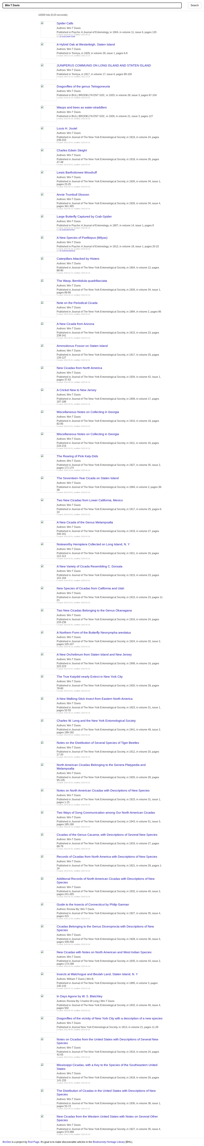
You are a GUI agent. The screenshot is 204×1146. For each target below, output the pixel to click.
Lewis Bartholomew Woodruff (77, 172)
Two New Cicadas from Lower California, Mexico (90, 500)
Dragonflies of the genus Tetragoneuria (83, 86)
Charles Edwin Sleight (72, 150)
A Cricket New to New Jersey (76, 390)
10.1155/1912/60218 (67, 251)
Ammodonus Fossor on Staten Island (82, 345)
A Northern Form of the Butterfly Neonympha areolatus (94, 632)
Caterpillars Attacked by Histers (78, 258)
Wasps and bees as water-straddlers (82, 107)
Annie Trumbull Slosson (73, 194)
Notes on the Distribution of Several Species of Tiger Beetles (98, 742)
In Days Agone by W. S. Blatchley (79, 996)
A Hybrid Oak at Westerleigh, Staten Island (86, 44)
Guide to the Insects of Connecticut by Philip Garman (93, 904)
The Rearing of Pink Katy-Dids (77, 456)
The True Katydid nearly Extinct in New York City (90, 676)
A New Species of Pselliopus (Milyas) (82, 237)
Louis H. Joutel (67, 128)
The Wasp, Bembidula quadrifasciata (82, 280)
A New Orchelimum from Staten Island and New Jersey (94, 654)
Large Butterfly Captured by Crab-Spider (84, 216)
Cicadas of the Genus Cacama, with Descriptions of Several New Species (107, 834)
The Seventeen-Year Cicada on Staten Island (88, 478)
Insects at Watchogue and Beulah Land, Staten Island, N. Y (97, 974)
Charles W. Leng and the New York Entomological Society (96, 720)
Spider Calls (65, 23)
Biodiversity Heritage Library (109, 1142)
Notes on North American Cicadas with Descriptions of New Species (103, 790)
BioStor (7, 1142)
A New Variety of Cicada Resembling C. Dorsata (89, 566)
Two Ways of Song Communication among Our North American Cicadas (106, 812)
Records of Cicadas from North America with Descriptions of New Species (107, 856)
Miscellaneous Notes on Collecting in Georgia (88, 412)
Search (195, 5)
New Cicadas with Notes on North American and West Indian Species (104, 952)
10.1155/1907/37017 (67, 230)
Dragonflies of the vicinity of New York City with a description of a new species (110, 1018)
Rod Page (33, 1142)
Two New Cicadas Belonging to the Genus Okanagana (94, 610)
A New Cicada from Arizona (75, 324)
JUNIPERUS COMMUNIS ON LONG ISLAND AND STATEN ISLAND (104, 65)
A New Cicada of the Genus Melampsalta (85, 522)
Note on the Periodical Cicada (77, 303)
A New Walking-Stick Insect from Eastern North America (95, 698)
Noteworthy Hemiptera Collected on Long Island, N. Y (93, 544)
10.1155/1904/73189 (67, 37)
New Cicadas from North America (79, 368)
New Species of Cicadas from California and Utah (90, 588)
